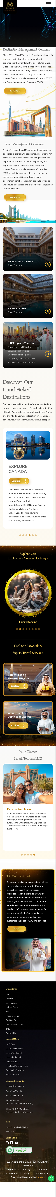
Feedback (10, 1131)
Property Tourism (13, 1016)
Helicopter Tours (13, 1061)
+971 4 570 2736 (14, 1091)
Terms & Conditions (11, 1171)
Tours (8, 1011)
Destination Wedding (15, 1070)
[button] (20, 535)
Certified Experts (13, 1020)
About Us (10, 998)
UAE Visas (10, 1044)
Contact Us (11, 1033)
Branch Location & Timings (17, 1127)
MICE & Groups (13, 1074)
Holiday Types (12, 1007)
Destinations (11, 1003)
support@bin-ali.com (15, 1086)
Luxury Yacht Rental (14, 1048)
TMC (8, 1029)
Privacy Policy (26, 1171)
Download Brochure (14, 1024)
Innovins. (40, 1177)
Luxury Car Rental (14, 1053)
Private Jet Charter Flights (17, 1066)
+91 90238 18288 (14, 1095)
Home (8, 994)
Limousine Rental (13, 1057)
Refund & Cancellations (43, 1171)
